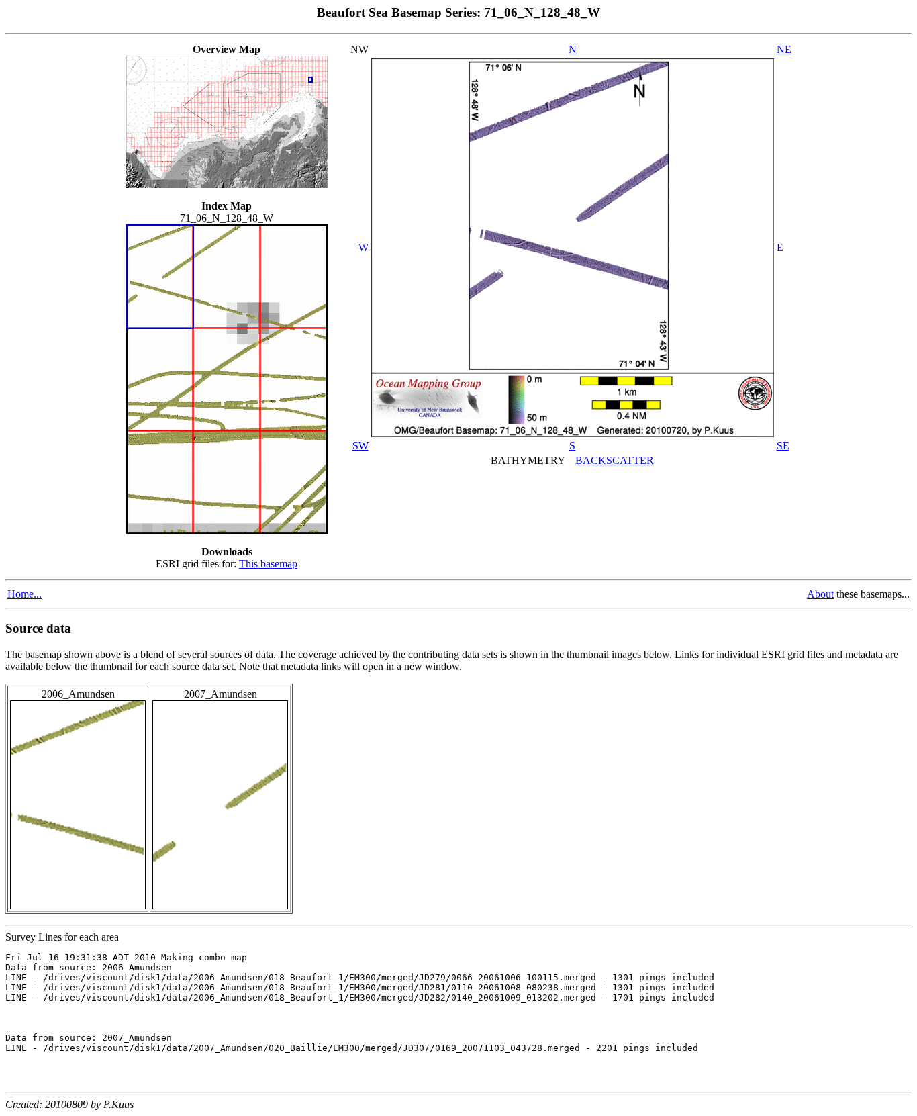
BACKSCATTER (614, 460)
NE (784, 49)
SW (360, 445)
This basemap (268, 563)
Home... (24, 594)
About (820, 594)
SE (783, 445)
